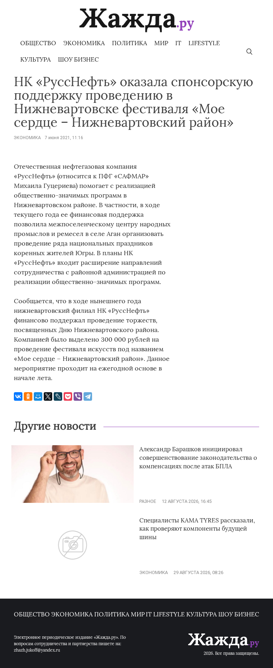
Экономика (84, 43)
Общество (38, 43)
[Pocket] (68, 396)
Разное (147, 501)
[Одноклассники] (28, 396)
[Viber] (78, 396)
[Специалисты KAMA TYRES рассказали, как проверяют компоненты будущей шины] (72, 572)
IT (178, 43)
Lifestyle (204, 43)
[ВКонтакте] (18, 396)
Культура (35, 59)
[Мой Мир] (38, 396)
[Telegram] (88, 396)
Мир (161, 43)
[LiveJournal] (58, 396)
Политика (129, 43)
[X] (48, 396)
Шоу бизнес (78, 59)
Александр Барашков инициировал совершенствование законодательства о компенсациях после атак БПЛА (198, 457)
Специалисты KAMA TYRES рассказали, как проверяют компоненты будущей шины (197, 528)
